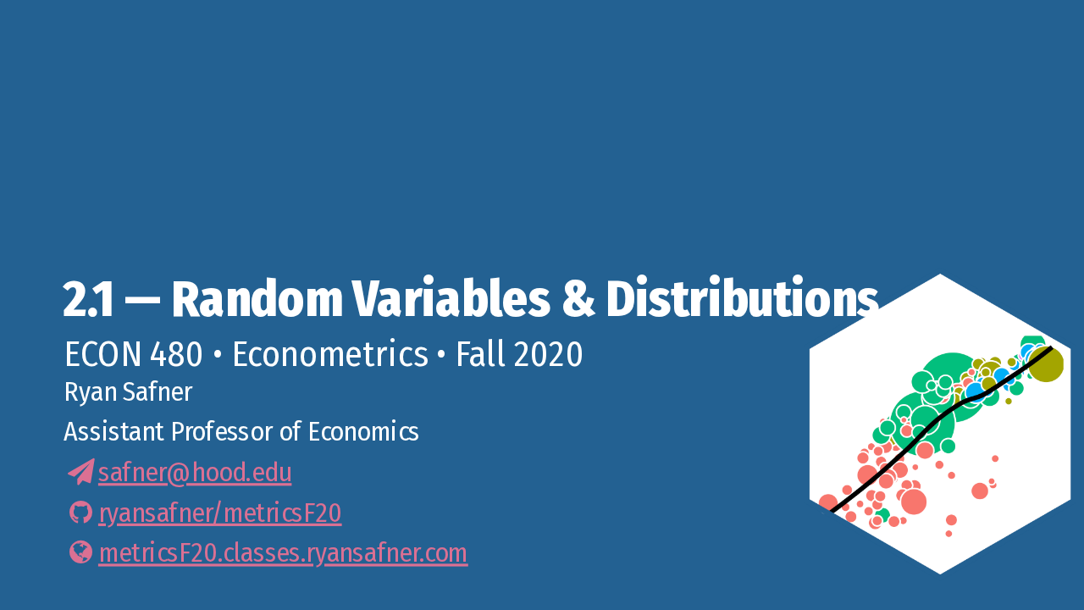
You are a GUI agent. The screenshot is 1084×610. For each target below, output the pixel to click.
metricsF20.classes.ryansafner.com (283, 552)
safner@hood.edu (194, 472)
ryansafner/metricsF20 (220, 512)
